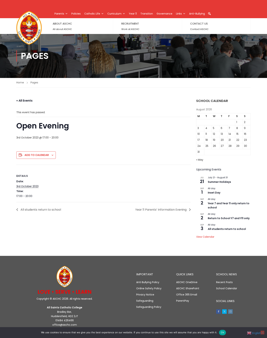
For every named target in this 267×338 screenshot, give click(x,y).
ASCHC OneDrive (186, 282)
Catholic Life (92, 13)
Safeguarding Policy (148, 307)
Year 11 (133, 13)
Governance (164, 13)
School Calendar (226, 288)
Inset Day (214, 192)
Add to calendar (37, 155)
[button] (209, 13)
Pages (34, 82)
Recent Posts (224, 282)
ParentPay (182, 301)
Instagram (230, 311)
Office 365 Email (186, 294)
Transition (146, 13)
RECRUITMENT (130, 23)
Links (179, 13)
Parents (59, 13)
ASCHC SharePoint (187, 288)
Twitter (224, 311)
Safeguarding (144, 301)
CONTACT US (199, 23)
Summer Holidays (219, 182)
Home (20, 82)
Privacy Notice (145, 294)
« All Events (24, 100)
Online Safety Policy (148, 288)
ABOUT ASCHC (62, 23)
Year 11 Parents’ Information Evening (161, 210)
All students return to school (40, 210)
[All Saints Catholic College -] (29, 28)
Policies (76, 13)
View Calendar (205, 237)
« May (199, 160)
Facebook (218, 311)
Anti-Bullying (197, 13)
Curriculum (114, 13)
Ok (222, 332)
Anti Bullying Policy (147, 282)
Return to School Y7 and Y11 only (229, 218)
